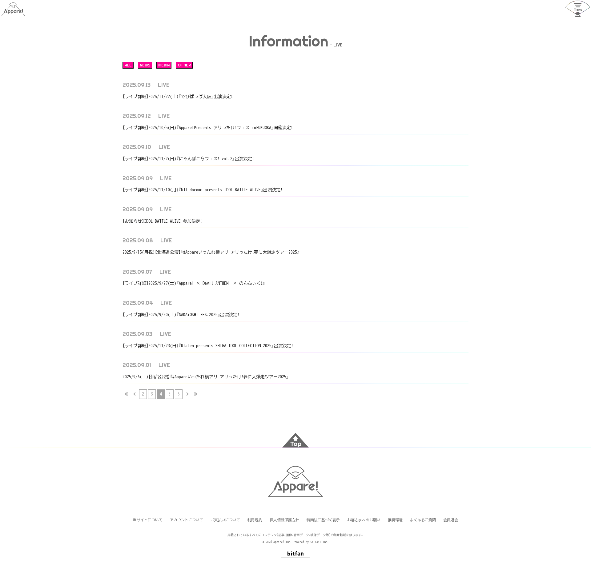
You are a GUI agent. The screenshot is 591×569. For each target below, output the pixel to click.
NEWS (145, 65)
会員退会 (450, 520)
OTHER (184, 65)
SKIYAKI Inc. (319, 541)
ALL (128, 65)
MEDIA (164, 65)
